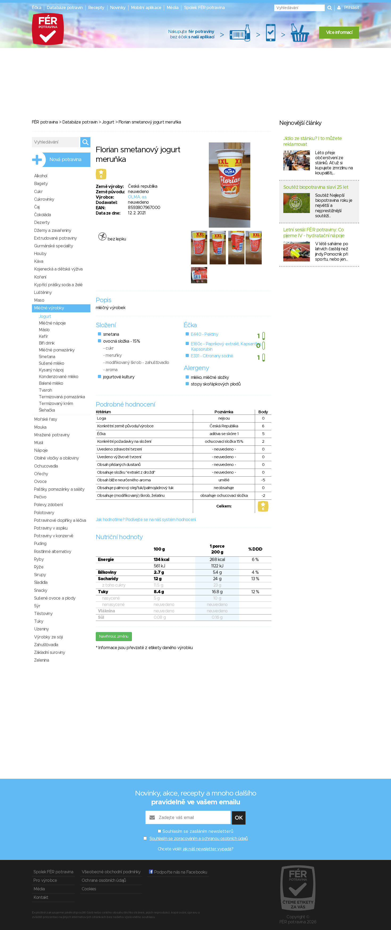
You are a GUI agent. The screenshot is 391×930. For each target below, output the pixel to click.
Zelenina (41, 660)
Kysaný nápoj (51, 370)
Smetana (47, 357)
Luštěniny (43, 292)
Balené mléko (51, 383)
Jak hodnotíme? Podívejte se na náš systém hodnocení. (146, 520)
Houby (40, 254)
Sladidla (41, 582)
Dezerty (41, 222)
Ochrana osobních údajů (104, 880)
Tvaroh (45, 390)
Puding (40, 544)
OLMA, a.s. (137, 197)
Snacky (40, 590)
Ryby (39, 559)
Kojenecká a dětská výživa (58, 269)
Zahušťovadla (46, 645)
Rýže (38, 567)
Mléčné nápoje (52, 323)
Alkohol (40, 176)
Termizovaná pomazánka (62, 397)
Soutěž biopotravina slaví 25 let (315, 187)
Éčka (36, 8)
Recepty (96, 8)
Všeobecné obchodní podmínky (111, 872)
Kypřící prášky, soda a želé (58, 285)
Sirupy (40, 575)
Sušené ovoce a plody (54, 598)
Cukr (38, 192)
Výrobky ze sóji (48, 637)
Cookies (89, 889)
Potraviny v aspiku (51, 528)
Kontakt (41, 897)
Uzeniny (41, 629)
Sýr (37, 606)
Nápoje (41, 450)
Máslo (44, 330)
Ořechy (41, 474)
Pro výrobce (45, 880)
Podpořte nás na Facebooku (180, 872)
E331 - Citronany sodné (212, 356)
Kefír (43, 336)
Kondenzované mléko (58, 377)
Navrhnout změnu (113, 636)
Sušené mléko (51, 363)
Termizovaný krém (56, 404)
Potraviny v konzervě (53, 536)
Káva (38, 261)
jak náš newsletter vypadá (207, 849)
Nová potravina (65, 159)
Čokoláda (42, 215)
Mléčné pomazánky (56, 350)
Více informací (339, 32)
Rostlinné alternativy (52, 552)
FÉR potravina (45, 122)
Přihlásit (351, 8)
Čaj (37, 207)
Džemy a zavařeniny (52, 230)
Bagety (41, 184)
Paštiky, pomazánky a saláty (59, 489)
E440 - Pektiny (204, 334)
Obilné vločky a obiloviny (56, 458)
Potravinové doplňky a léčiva (60, 520)
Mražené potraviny (51, 435)
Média (172, 8)
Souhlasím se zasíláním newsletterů (198, 831)
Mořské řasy (45, 419)
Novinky (118, 8)
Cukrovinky (44, 199)
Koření (40, 277)
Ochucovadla (46, 466)
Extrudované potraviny (55, 238)
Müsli (38, 443)
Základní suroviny (49, 652)
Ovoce (40, 482)
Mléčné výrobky (49, 308)
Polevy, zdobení (48, 505)
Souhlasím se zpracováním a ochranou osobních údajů (198, 839)
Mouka (40, 427)
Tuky (38, 621)
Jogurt (108, 122)
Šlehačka (47, 410)
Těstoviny (43, 614)
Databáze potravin (65, 8)
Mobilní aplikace (146, 8)
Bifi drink (46, 343)
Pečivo (40, 497)
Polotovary (44, 513)
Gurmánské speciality (53, 246)
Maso (39, 300)
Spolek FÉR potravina (204, 8)
